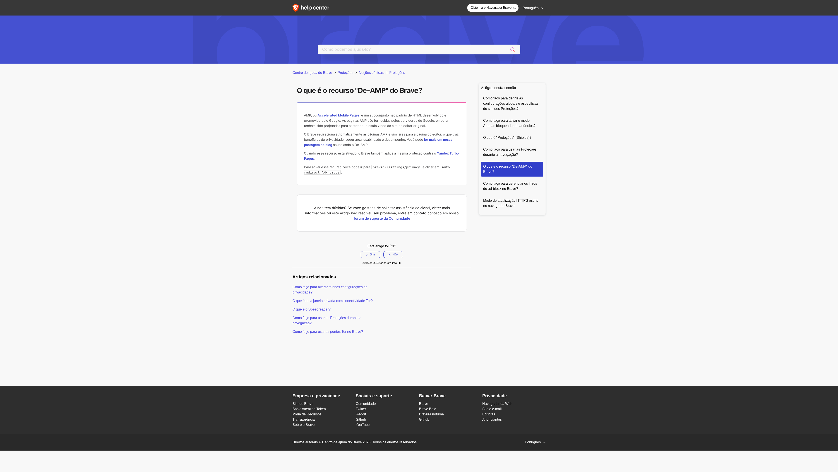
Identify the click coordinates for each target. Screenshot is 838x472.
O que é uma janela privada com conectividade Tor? (332, 301)
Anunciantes (492, 419)
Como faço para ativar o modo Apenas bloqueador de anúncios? (509, 123)
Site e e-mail (492, 409)
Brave (423, 404)
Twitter (361, 409)
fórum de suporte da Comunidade (382, 218)
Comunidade (366, 404)
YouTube (363, 425)
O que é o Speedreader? (311, 309)
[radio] (370, 254)
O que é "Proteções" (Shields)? (507, 137)
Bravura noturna (431, 414)
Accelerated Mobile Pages (338, 115)
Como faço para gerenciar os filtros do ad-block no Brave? (510, 186)
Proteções (345, 73)
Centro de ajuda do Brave (312, 73)
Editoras (488, 414)
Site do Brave (302, 404)
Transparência (303, 419)
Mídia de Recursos (306, 414)
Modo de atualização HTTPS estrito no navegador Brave (510, 203)
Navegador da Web (497, 404)
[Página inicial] (312, 7)
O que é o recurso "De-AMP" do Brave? (507, 169)
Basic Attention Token (309, 409)
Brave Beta (427, 409)
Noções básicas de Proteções (382, 73)
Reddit (361, 414)
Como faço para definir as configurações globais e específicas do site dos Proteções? (510, 103)
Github (361, 419)
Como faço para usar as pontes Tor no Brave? (327, 331)
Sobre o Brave (303, 425)
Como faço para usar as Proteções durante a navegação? (510, 152)
